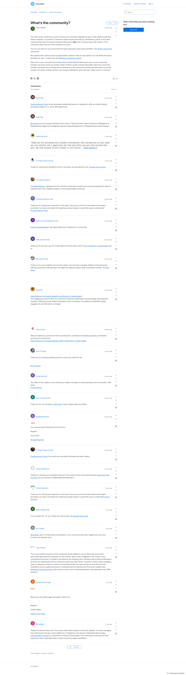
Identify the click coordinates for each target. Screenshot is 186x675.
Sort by (114, 89)
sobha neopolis (42, 136)
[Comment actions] (116, 107)
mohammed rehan (43, 240)
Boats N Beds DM (42, 510)
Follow (110, 23)
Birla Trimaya (41, 351)
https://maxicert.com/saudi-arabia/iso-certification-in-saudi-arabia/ (56, 296)
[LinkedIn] (38, 78)
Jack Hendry (40, 548)
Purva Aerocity (41, 376)
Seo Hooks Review (43, 398)
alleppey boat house (80, 516)
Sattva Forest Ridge (43, 582)
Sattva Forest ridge (38, 614)
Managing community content (70, 58)
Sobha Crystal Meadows (40, 227)
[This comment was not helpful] (116, 103)
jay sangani (40, 624)
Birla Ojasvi (40, 528)
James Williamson (43, 469)
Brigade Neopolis (42, 417)
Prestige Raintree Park (44, 199)
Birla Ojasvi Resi (42, 259)
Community (127, 4)
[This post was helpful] (116, 28)
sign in (37, 653)
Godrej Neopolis (42, 488)
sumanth (39, 290)
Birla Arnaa (35, 123)
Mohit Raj (39, 98)
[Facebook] (32, 78)
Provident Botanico (43, 180)
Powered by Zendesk (176, 673)
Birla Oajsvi (35, 535)
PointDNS (34, 12)
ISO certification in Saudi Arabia (96, 246)
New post (133, 30)
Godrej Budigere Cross (39, 104)
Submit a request (140, 4)
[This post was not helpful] (116, 35)
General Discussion (55, 12)
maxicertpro (40, 329)
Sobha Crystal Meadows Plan (47, 221)
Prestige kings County (97, 167)
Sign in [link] (151, 4)
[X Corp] (35, 78)
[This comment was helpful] (116, 97)
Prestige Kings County (44, 161)
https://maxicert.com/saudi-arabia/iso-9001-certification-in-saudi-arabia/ (58, 341)
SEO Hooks (58, 404)
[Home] (37, 4)
